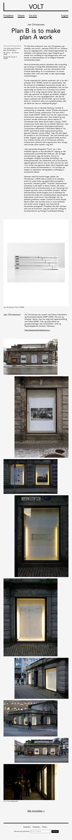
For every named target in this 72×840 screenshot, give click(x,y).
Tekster (21, 16)
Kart (13, 50)
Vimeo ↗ (44, 827)
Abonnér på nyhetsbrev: (22, 831)
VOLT (36, 7)
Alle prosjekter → (36, 811)
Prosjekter (8, 16)
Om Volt (33, 16)
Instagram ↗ (27, 827)
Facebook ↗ (36, 827)
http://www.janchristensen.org (37, 330)
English (64, 16)
